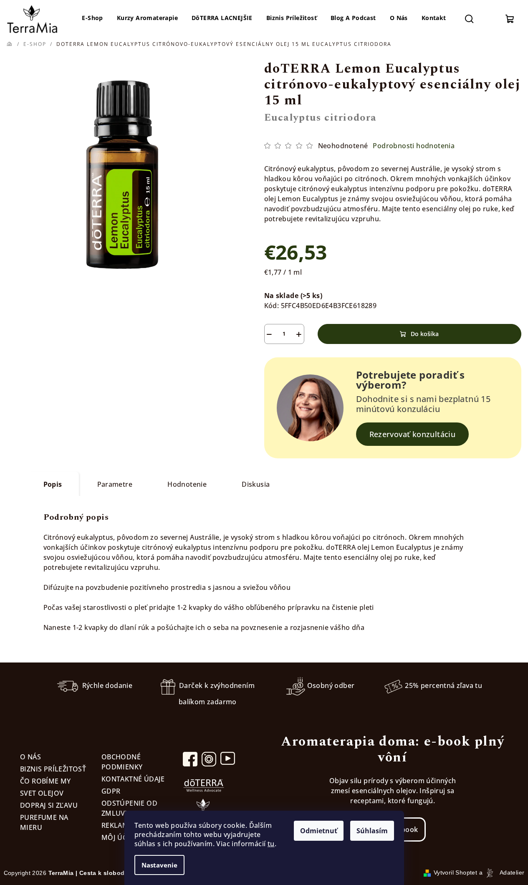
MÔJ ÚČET (118, 837)
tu (271, 843)
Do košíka (425, 334)
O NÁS (30, 756)
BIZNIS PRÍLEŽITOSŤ (53, 769)
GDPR (111, 791)
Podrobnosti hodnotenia (414, 145)
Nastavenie (159, 865)
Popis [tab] (52, 484)
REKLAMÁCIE (122, 825)
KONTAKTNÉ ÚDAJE (133, 779)
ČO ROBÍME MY (45, 781)
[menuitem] (92, 18)
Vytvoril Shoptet (455, 872)
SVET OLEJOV (41, 793)
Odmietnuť (318, 830)
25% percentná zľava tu (443, 685)
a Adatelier (501, 872)
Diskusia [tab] (256, 484)
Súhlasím (372, 830)
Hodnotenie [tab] (187, 484)
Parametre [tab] (115, 484)
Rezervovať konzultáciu (412, 434)
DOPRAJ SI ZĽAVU (49, 805)
